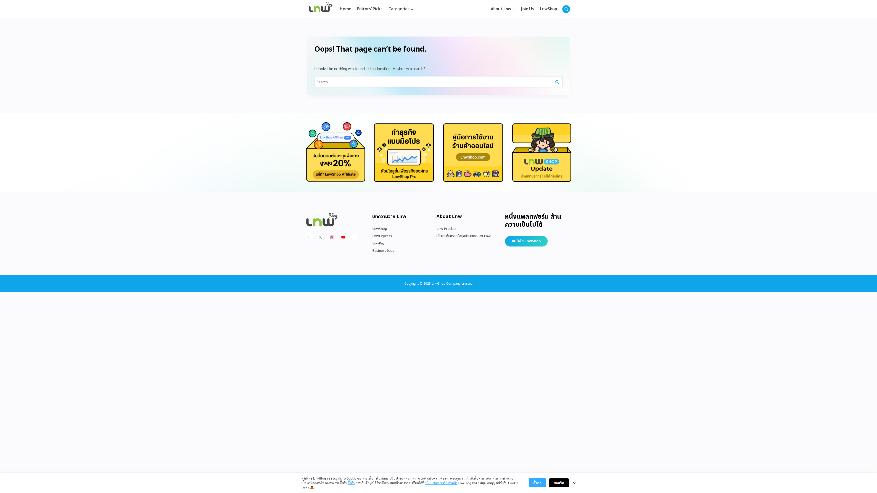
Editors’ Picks (370, 9)
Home (345, 9)
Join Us (527, 9)
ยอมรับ (559, 483)
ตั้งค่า (351, 483)
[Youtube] (343, 237)
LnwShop (548, 9)
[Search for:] (438, 81)
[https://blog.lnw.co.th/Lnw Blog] (320, 9)
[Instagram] (332, 237)
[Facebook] (309, 237)
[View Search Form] (566, 9)
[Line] (355, 237)
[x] (320, 237)
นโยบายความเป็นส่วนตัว (441, 483)
